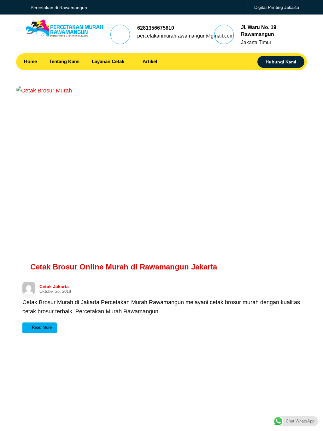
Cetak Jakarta (54, 286)
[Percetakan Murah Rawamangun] (64, 28)
